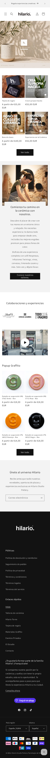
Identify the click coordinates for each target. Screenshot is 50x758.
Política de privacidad (15, 570)
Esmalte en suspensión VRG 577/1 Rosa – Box (35, 397)
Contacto (10, 650)
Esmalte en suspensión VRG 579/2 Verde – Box (12, 397)
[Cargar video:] (25, 342)
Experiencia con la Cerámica (36, 137)
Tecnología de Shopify (36, 753)
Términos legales (13, 583)
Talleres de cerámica (15, 613)
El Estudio (10, 644)
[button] (5, 14)
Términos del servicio (15, 589)
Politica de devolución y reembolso (21, 558)
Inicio (8, 607)
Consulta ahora (13, 690)
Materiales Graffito (14, 632)
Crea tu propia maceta (33, 101)
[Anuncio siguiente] (45, 4)
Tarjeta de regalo (8, 101)
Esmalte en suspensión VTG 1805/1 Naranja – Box (12, 436)
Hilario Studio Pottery (20, 753)
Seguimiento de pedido (16, 564)
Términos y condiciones (16, 577)
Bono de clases (7, 137)
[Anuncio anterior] (5, 4)
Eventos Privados (13, 638)
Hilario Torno (11, 619)
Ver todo (25, 152)
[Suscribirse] (41, 498)
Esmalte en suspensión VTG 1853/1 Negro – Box (35, 436)
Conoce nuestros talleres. (25, 276)
